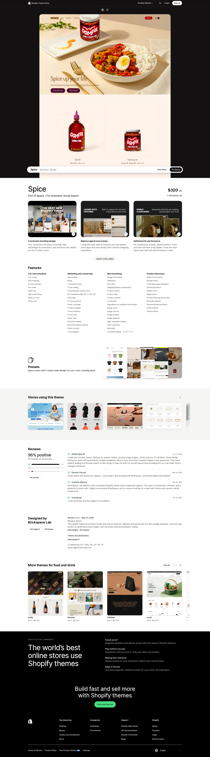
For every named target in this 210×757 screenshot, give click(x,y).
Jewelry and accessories (69, 735)
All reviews (34, 477)
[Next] (180, 397)
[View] (45, 416)
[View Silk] (128, 362)
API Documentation (129, 730)
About (154, 726)
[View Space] (156, 362)
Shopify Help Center (129, 726)
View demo (162, 169)
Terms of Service (35, 750)
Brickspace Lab (175, 195)
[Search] (160, 3)
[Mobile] (107, 10)
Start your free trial (105, 704)
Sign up (177, 3)
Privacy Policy (50, 750)
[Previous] (175, 397)
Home (61, 739)
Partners (155, 730)
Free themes (95, 730)
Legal (154, 735)
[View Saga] (115, 362)
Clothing (62, 726)
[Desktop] (102, 10)
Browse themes (144, 3)
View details (73, 530)
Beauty (62, 730)
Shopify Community (129, 735)
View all (166, 565)
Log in (167, 3)
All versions (84, 530)
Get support (35, 529)
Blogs (123, 739)
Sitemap (86, 750)
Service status (158, 739)
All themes (49, 529)
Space (40, 195)
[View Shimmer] (142, 362)
